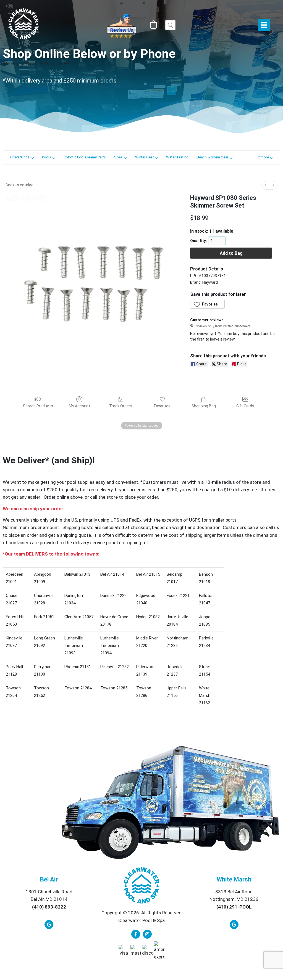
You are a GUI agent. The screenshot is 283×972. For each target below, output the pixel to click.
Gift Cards (245, 406)
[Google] (48, 924)
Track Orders (120, 406)
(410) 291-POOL (234, 907)
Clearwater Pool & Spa (141, 920)
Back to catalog (19, 185)
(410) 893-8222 (49, 907)
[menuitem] (265, 185)
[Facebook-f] (135, 934)
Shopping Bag (204, 406)
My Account (79, 406)
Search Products (38, 406)
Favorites (162, 406)
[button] (153, 24)
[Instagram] (147, 934)
